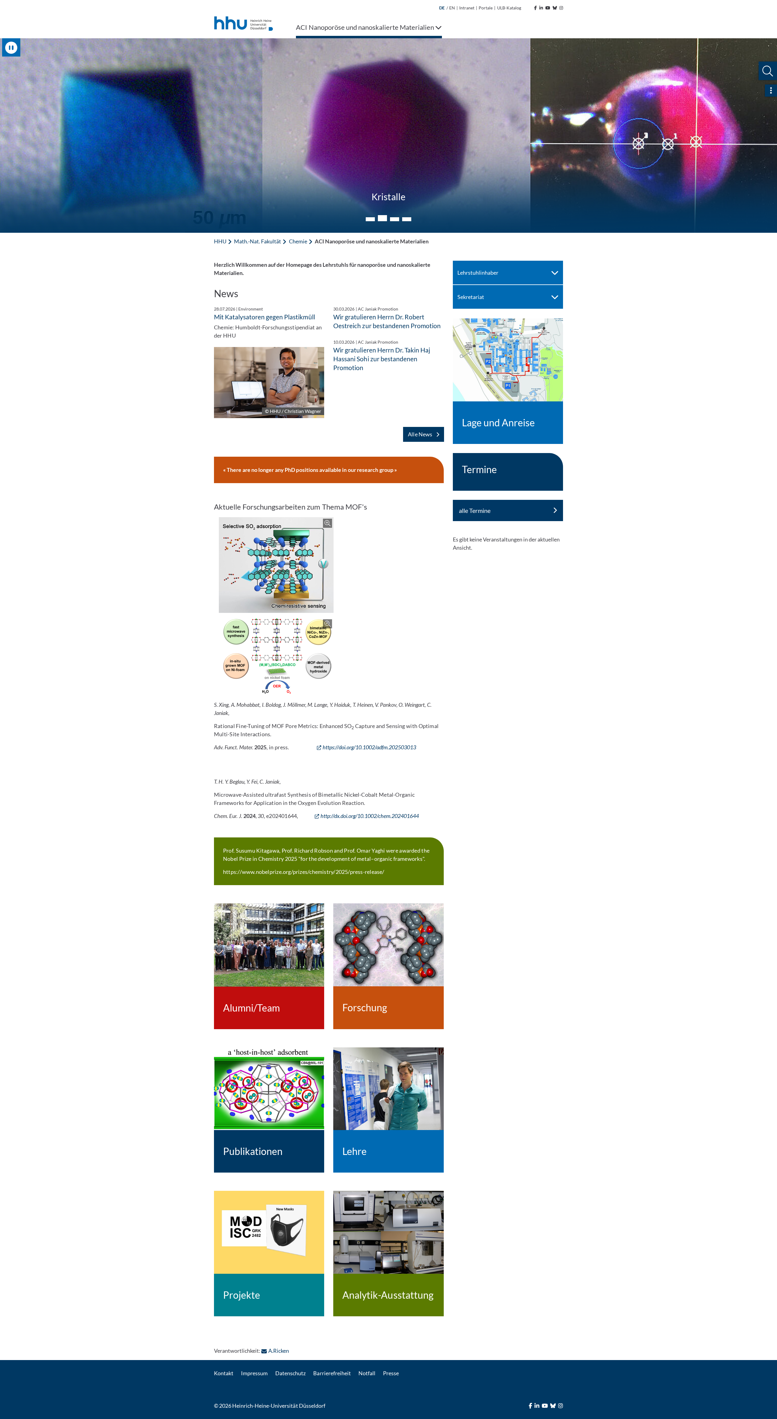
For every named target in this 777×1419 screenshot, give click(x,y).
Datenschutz (290, 1373)
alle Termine (474, 510)
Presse (391, 1373)
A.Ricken (278, 1350)
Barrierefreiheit (332, 1373)
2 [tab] (382, 219)
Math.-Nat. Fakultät (257, 241)
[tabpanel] (388, 135)
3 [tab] (394, 218)
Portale (486, 7)
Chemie (298, 241)
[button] (767, 71)
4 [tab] (406, 219)
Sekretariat (470, 297)
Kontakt (223, 1373)
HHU (220, 241)
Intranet (466, 7)
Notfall (366, 1373)
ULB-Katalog (509, 7)
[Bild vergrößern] (276, 565)
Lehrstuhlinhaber (477, 272)
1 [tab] (370, 219)
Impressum (254, 1373)
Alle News (420, 434)
